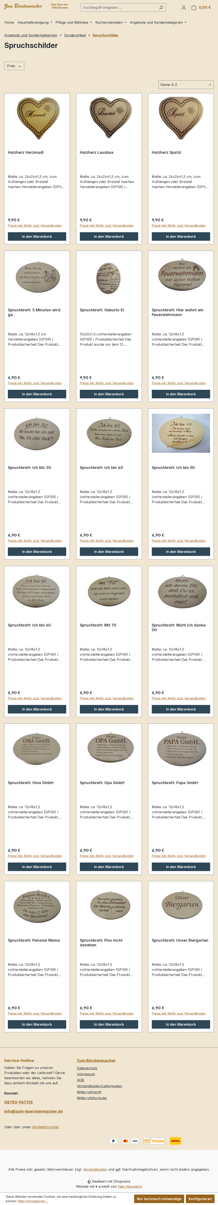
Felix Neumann (130, 1186)
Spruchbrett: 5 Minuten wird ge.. (34, 312)
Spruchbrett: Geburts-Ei (102, 310)
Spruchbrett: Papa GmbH (175, 782)
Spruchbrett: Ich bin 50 (173, 467)
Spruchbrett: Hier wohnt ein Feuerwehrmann (178, 312)
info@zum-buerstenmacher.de (33, 1111)
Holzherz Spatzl (166, 152)
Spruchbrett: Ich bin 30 (29, 467)
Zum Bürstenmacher (96, 1060)
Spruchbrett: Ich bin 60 (29, 625)
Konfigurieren (200, 1199)
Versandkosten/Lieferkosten (99, 1086)
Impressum (86, 1074)
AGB (80, 1080)
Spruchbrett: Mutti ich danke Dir (179, 627)
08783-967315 (18, 1102)
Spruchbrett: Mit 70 (98, 625)
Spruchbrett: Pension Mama (34, 940)
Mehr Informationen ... (33, 1201)
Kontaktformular (45, 1127)
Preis (11, 66)
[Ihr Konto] (184, 7)
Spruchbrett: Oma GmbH (30, 782)
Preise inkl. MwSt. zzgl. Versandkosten (35, 225)
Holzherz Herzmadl (26, 152)
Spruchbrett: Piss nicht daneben (101, 942)
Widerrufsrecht (89, 1092)
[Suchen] (161, 7)
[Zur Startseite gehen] (36, 6)
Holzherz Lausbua (96, 152)
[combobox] (118, 7)
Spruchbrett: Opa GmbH (102, 782)
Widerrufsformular (92, 1098)
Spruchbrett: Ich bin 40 (101, 467)
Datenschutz (87, 1068)
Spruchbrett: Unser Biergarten (180, 940)
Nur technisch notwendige (159, 1199)
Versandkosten (95, 1169)
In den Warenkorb (37, 236)
